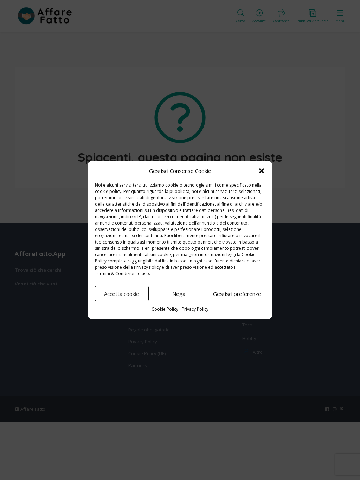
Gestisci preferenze (237, 293)
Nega (178, 293)
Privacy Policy (147, 267)
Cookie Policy (165, 309)
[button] (261, 170)
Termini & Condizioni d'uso (122, 274)
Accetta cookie (121, 293)
